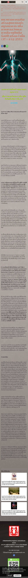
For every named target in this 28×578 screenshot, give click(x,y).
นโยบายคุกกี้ (7, 572)
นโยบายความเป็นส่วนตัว (19, 571)
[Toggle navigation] (26, 2)
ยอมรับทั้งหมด (17, 575)
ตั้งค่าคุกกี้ (10, 575)
